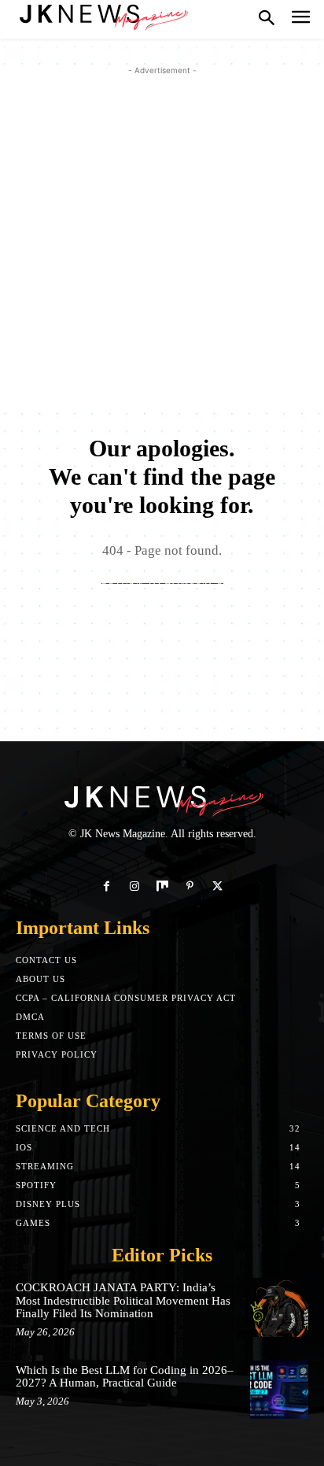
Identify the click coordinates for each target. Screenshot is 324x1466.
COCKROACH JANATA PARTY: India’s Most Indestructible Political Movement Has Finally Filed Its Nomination (123, 1300)
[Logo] (102, 15)
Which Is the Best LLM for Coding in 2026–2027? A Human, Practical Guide (125, 1377)
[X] (217, 886)
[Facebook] (106, 886)
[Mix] (161, 886)
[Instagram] (134, 886)
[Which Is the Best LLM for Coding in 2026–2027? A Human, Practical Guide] (279, 1390)
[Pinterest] (190, 886)
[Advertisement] (162, 241)
